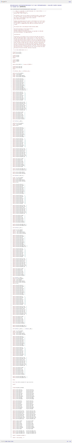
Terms (12, 441)
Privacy (9, 441)
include (14, 6)
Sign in (70, 1)
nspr (36, 5)
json (70, 441)
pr (11, 6)
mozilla (55, 5)
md (17, 6)
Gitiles (6, 441)
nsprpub (59, 5)
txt (67, 441)
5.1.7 (33, 5)
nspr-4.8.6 (50, 5)
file (32, 9)
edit (35, 9)
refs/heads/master (42, 5)
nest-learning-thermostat (25, 5)
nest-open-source (14, 5)
